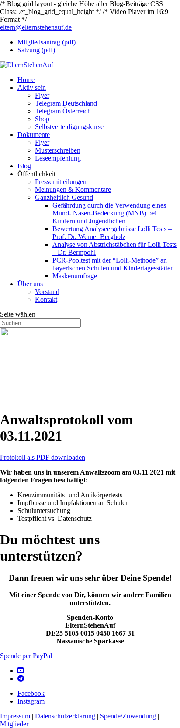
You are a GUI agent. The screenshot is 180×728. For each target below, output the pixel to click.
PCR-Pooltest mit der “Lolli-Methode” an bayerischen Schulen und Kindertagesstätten (113, 264)
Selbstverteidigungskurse (69, 126)
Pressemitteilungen (61, 181)
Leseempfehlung (58, 158)
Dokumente (33, 134)
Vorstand (47, 291)
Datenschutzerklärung (65, 716)
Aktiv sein (31, 87)
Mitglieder (14, 724)
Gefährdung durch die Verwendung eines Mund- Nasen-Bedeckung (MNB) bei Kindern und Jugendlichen (109, 213)
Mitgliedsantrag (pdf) (46, 42)
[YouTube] (20, 670)
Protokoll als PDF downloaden (42, 457)
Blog (24, 166)
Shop (42, 119)
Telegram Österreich (63, 111)
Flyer (42, 95)
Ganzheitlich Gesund (64, 197)
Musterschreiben (57, 150)
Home (26, 79)
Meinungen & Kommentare (73, 189)
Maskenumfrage (74, 276)
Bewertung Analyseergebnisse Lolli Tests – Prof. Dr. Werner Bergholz (112, 232)
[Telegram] (20, 678)
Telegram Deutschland (66, 103)
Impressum (15, 716)
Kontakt (46, 299)
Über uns (30, 283)
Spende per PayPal (26, 656)
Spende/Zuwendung (128, 716)
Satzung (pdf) (36, 50)
